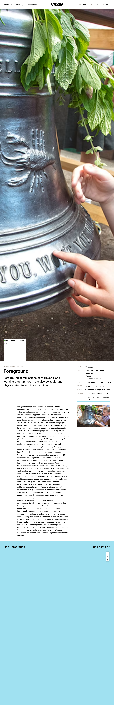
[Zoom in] (107, 553)
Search (107, 4)
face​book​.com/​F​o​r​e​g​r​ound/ (97, 393)
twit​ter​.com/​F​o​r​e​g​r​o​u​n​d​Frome (98, 389)
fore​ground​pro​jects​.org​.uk (96, 386)
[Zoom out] (107, 556)
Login (96, 4)
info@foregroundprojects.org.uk (98, 382)
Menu (84, 4)
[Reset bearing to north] (107, 559)
